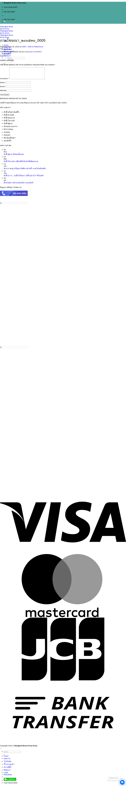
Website (3, 90)
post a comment (35, 52)
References (38, 47)
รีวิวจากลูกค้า (9, 764)
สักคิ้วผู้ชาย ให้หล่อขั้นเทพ (14, 154)
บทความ (7, 758)
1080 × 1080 (27, 47)
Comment (4, 78)
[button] (8, 775)
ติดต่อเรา (7, 56)
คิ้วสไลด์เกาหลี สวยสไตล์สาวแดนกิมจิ (18, 183)
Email (3, 86)
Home (6, 45)
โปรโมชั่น (7, 761)
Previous (4, 54)
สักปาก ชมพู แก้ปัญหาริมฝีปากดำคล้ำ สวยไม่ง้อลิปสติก (25, 168)
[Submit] (4, 754)
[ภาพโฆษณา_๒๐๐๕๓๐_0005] (6, 49)
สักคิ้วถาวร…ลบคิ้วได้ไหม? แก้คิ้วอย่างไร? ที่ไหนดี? (24, 176)
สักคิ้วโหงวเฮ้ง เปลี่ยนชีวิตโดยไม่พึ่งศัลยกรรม (21, 161)
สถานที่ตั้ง (7, 767)
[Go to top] (0, 748)
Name (3, 82)
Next (3, 56)
